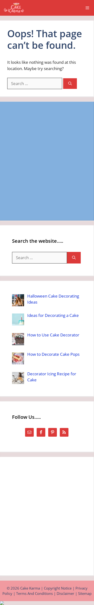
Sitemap (85, 593)
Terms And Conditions (34, 593)
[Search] (70, 83)
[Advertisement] (47, 161)
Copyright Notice (58, 588)
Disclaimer (65, 593)
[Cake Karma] (14, 8)
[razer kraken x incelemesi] (47, 603)
